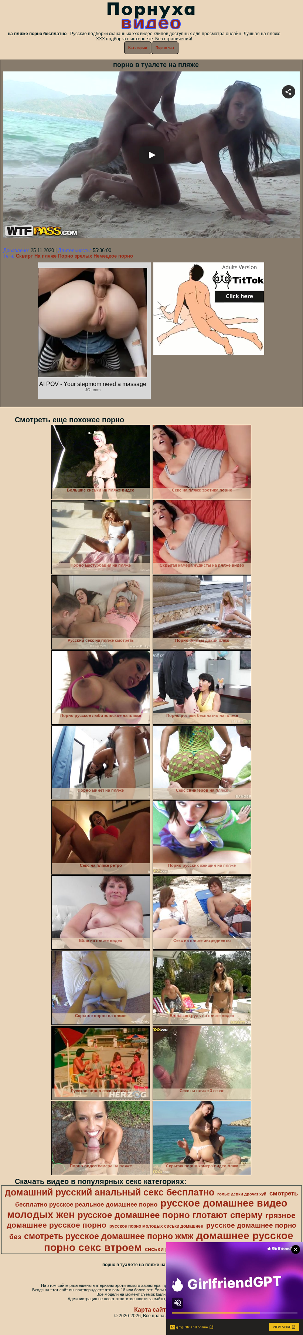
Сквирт (24, 256)
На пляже (45, 256)
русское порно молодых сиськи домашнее (156, 1226)
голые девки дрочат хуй (241, 1194)
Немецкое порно (113, 256)
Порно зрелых (75, 256)
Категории (137, 48)
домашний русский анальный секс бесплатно (109, 1192)
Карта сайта (151, 1310)
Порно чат (165, 48)
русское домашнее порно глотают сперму (170, 1215)
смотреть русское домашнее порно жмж (108, 1236)
